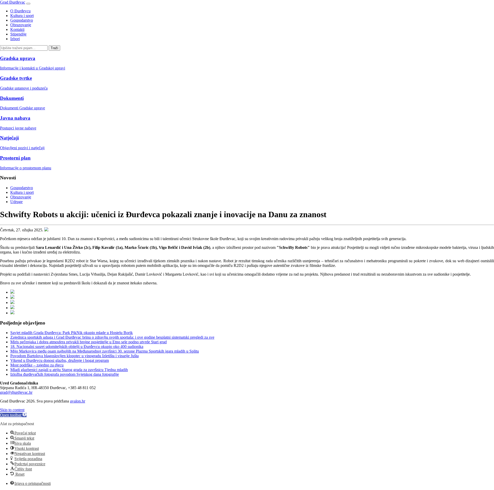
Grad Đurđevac (12, 2)
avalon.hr (77, 401)
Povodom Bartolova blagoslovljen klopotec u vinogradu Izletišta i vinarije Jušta (74, 356)
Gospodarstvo (21, 20)
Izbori (15, 39)
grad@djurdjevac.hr (16, 392)
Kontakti (17, 29)
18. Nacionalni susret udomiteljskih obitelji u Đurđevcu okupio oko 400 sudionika (76, 346)
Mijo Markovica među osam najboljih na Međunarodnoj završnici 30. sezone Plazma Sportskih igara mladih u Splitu (104, 351)
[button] (13, 415)
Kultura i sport (22, 15)
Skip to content (12, 410)
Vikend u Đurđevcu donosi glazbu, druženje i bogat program (59, 360)
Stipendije (18, 34)
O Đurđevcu (20, 11)
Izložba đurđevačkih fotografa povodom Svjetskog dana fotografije (64, 374)
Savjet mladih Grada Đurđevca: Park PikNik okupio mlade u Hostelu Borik (71, 332)
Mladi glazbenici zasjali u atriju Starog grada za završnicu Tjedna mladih (69, 369)
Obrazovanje (20, 25)
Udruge (16, 201)
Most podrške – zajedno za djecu (37, 365)
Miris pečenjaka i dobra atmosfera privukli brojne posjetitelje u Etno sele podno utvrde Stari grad (88, 342)
